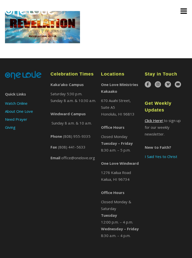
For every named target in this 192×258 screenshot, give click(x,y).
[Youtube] (178, 84)
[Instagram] (158, 84)
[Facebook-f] (148, 84)
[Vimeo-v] (168, 84)
